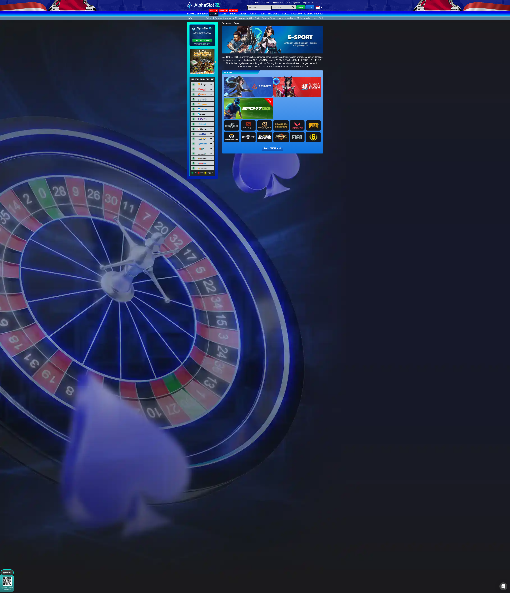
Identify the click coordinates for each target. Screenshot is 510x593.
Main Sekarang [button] (272, 148)
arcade (242, 14)
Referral (308, 14)
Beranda (191, 14)
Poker (253, 14)
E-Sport (214, 14)
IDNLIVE (233, 14)
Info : (190, 18)
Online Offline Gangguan (203, 173)
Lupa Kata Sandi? (310, 2)
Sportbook (202, 14)
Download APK (263, 2)
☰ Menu (7, 572)
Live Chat (279, 2)
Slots (223, 14)
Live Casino (273, 14)
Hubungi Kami (294, 2)
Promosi (318, 14)
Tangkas (285, 14)
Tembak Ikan (296, 14)
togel (262, 14)
